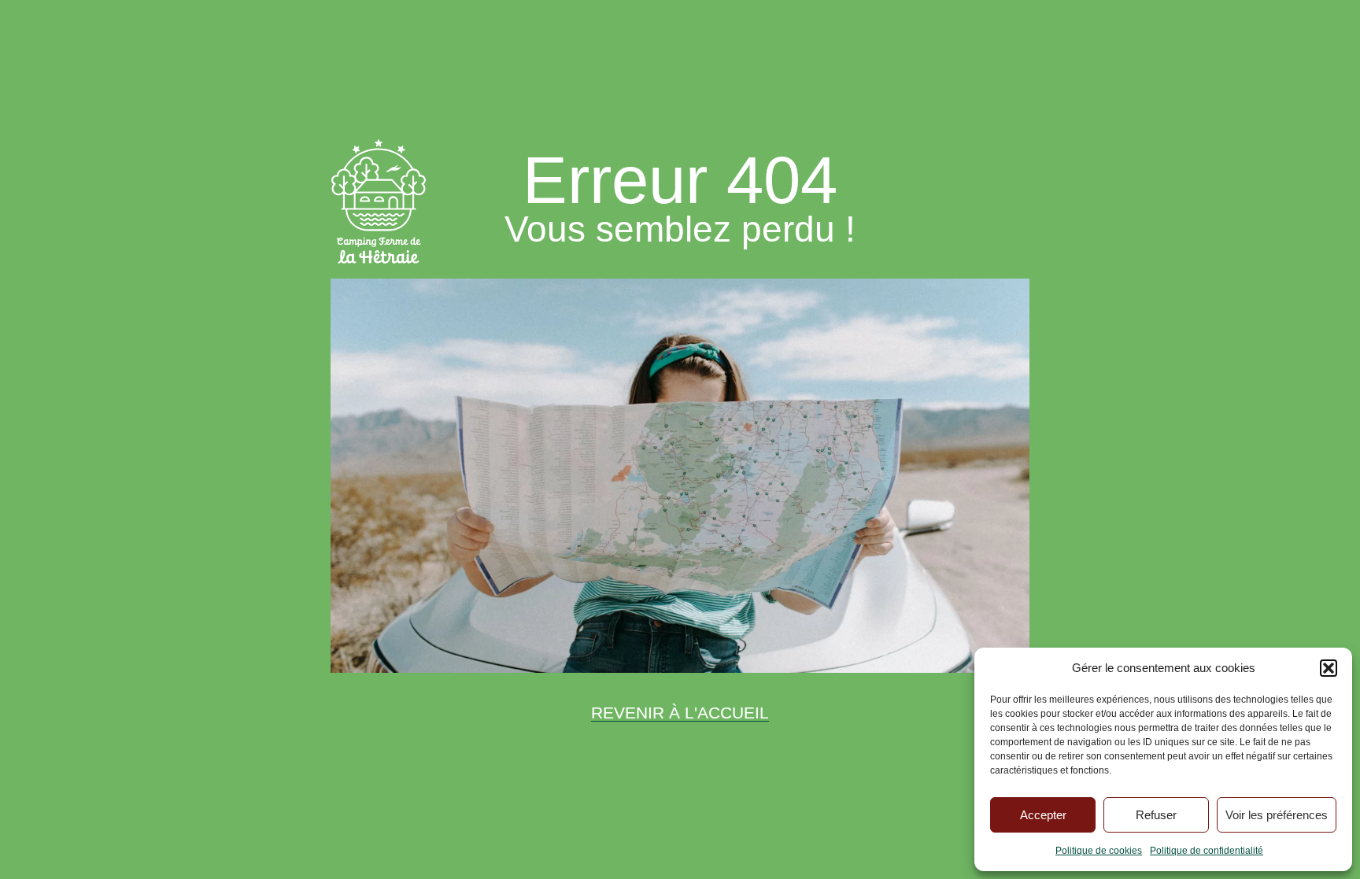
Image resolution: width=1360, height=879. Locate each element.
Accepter (1043, 815)
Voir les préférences (1276, 815)
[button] (1328, 668)
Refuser (1156, 815)
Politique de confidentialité (1206, 850)
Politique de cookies (1098, 850)
